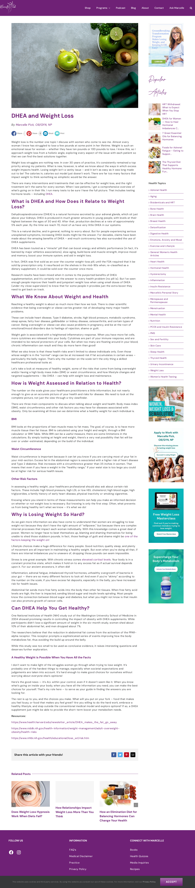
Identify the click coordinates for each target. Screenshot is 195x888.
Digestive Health (159, 233)
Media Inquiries (139, 862)
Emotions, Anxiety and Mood (166, 239)
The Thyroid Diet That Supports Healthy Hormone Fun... (172, 166)
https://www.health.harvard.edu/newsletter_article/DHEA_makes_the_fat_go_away (64, 722)
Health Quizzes (139, 856)
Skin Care (155, 345)
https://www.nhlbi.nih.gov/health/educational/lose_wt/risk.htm (50, 738)
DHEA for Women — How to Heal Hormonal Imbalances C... (171, 123)
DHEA (49, 194)
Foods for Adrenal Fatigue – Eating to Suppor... (172, 150)
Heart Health (157, 261)
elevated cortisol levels (96, 559)
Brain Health (157, 214)
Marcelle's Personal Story (164, 292)
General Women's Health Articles (163, 254)
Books (134, 849)
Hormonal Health (159, 267)
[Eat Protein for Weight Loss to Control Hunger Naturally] (119, 793)
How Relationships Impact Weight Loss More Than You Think (30, 812)
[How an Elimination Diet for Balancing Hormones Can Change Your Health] (75, 794)
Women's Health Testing (163, 376)
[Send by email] (48, 133)
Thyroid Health (158, 357)
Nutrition (155, 320)
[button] (191, 8)
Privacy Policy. (149, 882)
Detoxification (158, 227)
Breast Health (158, 221)
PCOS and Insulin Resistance (166, 326)
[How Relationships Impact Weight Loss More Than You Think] (30, 792)
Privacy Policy (77, 869)
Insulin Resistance (160, 286)
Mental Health (158, 314)
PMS (152, 333)
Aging (153, 196)
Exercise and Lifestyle (162, 246)
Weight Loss (157, 370)
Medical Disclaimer (81, 856)
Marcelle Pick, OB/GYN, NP (34, 125)
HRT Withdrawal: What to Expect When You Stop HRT (171, 109)
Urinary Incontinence (161, 364)
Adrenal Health (158, 190)
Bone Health (157, 208)
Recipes (135, 869)
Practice (74, 862)
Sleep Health (157, 351)
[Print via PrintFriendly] (59, 133)
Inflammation (157, 280)
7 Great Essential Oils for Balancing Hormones (172, 136)
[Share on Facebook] (16, 133)
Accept (171, 882)
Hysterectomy (158, 274)
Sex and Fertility (159, 339)
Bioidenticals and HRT (162, 202)
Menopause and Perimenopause (159, 300)
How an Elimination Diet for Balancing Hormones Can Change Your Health (74, 816)
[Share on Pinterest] (32, 133)
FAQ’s (72, 849)
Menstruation (157, 308)
